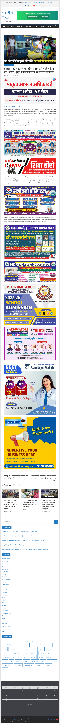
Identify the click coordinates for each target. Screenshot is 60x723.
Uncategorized (6, 626)
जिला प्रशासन (43, 645)
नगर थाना (20, 649)
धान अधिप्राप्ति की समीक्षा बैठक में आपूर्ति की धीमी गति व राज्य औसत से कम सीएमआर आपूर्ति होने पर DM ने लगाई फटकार (43, 478)
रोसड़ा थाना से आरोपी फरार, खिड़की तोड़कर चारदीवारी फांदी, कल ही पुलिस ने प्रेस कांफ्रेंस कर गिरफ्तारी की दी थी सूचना (25, 549)
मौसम (13, 657)
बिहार (10, 653)
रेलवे (19, 657)
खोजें (56, 522)
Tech (3, 618)
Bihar (12, 26)
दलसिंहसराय (12, 649)
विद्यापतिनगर (48, 657)
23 (22, 698)
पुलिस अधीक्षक (48, 649)
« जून (28, 705)
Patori (3, 600)
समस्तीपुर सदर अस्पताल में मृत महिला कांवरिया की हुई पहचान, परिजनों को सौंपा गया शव (19, 536)
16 (22, 695)
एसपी (33, 641)
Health (4, 582)
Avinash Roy (15, 75)
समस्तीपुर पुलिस (18, 665)
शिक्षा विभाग (18, 661)
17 (29, 695)
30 (22, 701)
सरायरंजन (48, 665)
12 (46, 693)
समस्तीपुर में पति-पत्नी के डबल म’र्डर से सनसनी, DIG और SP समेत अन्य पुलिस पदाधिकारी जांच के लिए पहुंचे (23, 540)
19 (46, 695)
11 (38, 693)
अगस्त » (31, 705)
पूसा (4, 653)
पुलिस (41, 649)
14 (6, 695)
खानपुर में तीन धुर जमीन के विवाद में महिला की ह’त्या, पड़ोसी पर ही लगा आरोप (17, 545)
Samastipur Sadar (7, 613)
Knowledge (5, 590)
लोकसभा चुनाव (32, 657)
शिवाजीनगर (26, 661)
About (50, 26)
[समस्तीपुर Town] (4, 26)
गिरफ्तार (26, 645)
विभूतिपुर (5, 661)
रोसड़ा (24, 657)
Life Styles (4, 592)
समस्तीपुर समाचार (39, 665)
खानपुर (20, 645)
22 (14, 698)
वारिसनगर (41, 657)
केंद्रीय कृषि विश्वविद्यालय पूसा (9, 645)
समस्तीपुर (43, 661)
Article (4, 564)
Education (4, 574)
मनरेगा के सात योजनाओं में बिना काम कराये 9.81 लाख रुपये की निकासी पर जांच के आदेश (19, 531)
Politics (4, 603)
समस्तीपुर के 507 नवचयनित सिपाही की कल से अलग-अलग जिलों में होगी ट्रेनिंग (16, 477)
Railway (4, 605)
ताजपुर (5, 649)
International (5, 584)
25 (38, 698)
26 (46, 698)
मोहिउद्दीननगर (6, 657)
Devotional (5, 571)
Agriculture (5, 561)
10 (29, 693)
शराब (11, 661)
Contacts (43, 26)
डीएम (50, 645)
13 (54, 693)
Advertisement (6, 558)
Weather (4, 631)
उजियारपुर (26, 641)
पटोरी (35, 649)
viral (3, 629)
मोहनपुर (49, 653)
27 (54, 698)
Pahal (36, 26)
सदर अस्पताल (35, 661)
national (6, 641)
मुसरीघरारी (42, 653)
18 (38, 695)
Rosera (4, 608)
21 (6, 698)
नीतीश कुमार (28, 649)
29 (14, 701)
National (29, 26)
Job (3, 587)
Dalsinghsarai (5, 569)
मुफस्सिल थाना (33, 653)
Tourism (4, 621)
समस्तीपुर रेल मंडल (28, 665)
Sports (4, 616)
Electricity (4, 577)
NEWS (12, 65)
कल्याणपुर (39, 641)
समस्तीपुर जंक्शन (52, 661)
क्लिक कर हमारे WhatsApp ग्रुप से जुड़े (38, 17)
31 (29, 701)
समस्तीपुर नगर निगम (7, 665)
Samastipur (20, 26)
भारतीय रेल (25, 653)
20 (54, 695)
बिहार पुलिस (16, 653)
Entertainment (6, 579)
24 (29, 698)
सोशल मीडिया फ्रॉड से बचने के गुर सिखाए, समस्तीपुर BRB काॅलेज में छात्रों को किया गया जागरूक (10, 504)
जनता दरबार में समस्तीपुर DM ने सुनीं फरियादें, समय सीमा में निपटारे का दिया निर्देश (30, 503)
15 (14, 695)
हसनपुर (5, 669)
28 (6, 701)
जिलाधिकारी (34, 645)
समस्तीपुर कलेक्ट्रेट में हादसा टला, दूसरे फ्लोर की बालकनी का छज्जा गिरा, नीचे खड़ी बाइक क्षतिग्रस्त (48, 504)
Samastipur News (16, 641)
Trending (4, 623)
